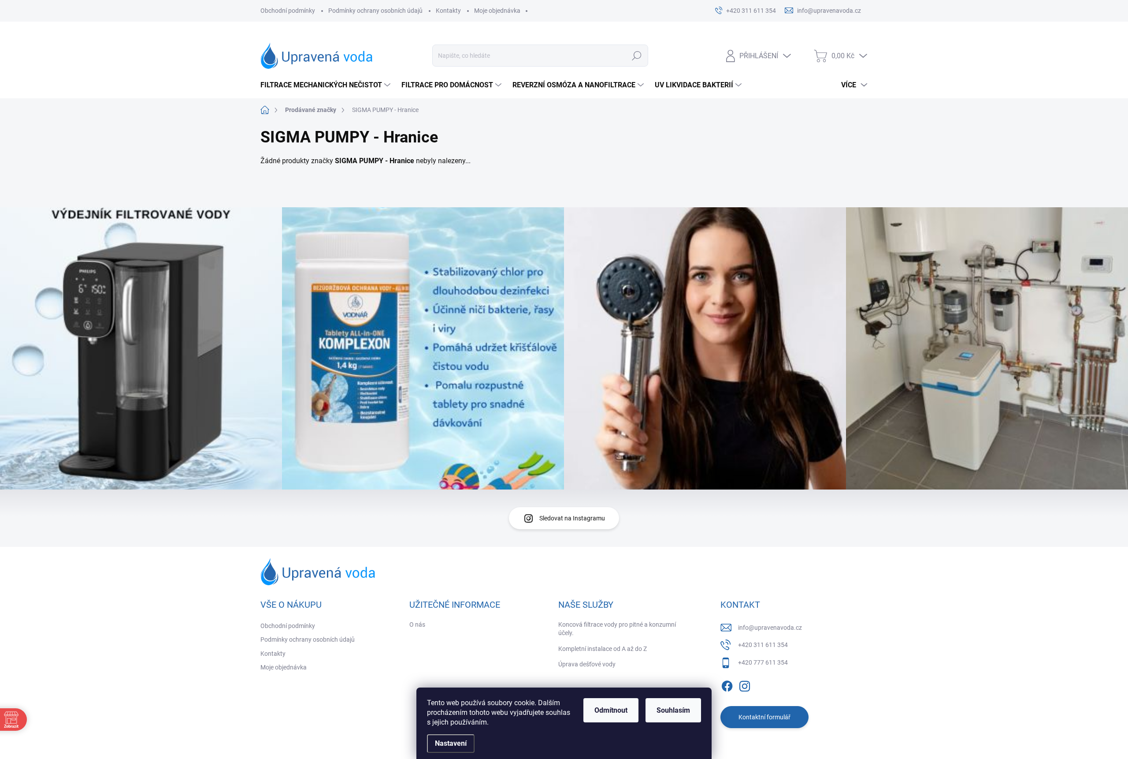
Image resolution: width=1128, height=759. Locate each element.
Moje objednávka (497, 10)
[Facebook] (727, 684)
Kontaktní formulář (764, 717)
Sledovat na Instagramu (572, 518)
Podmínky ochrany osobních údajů (375, 10)
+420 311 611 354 (763, 644)
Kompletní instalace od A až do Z (602, 648)
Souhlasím (673, 710)
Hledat (637, 55)
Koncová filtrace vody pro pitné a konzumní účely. (617, 629)
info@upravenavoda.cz (770, 627)
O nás (417, 624)
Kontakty (448, 10)
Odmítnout (610, 710)
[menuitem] (326, 85)
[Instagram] (744, 684)
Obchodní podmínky (287, 10)
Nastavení (451, 743)
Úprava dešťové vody (587, 664)
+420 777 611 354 (763, 662)
